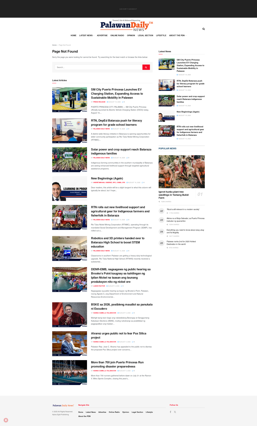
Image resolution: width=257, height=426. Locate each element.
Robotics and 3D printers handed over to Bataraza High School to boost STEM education (117, 242)
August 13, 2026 (118, 219)
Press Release (99, 102)
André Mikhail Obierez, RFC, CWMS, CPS (109, 182)
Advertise (102, 35)
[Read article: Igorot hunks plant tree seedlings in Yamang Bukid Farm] (182, 171)
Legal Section (145, 35)
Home (73, 35)
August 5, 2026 (125, 371)
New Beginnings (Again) (107, 178)
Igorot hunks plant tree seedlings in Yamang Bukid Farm (174, 194)
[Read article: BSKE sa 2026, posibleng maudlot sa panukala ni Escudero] (69, 314)
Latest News (85, 35)
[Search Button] (204, 28)
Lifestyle (161, 35)
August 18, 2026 (114, 102)
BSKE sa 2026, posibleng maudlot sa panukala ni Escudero (121, 306)
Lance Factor (99, 286)
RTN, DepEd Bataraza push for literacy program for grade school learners (116, 122)
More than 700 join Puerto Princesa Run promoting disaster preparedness (117, 364)
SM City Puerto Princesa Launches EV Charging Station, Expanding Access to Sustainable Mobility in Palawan (117, 93)
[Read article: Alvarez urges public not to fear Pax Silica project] (69, 343)
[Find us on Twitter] (175, 412)
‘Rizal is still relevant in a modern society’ (183, 209)
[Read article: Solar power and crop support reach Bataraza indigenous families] (69, 159)
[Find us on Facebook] (170, 412)
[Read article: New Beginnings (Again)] (69, 188)
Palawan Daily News (101, 129)
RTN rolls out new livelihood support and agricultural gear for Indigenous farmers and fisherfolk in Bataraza (120, 211)
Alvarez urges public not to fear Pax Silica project (118, 335)
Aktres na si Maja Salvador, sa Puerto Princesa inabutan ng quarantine (186, 219)
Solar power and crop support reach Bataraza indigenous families (121, 151)
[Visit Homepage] (126, 25)
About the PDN (177, 35)
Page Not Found (65, 45)
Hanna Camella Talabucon (104, 313)
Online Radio (117, 35)
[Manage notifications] (6, 420)
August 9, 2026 (113, 286)
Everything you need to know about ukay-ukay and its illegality (185, 231)
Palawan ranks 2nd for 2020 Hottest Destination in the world (181, 242)
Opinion (131, 35)
